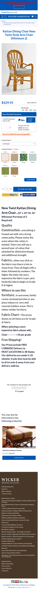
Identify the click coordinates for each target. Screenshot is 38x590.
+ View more (30, 179)
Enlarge (5, 162)
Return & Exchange (7, 564)
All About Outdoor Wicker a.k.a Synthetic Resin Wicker (18, 546)
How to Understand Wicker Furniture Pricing (15, 520)
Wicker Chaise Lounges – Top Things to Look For (16, 532)
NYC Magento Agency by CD (22, 587)
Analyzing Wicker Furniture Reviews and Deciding (17, 543)
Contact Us (5, 571)
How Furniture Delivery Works (11, 553)
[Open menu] (2, 16)
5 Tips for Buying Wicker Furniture (12, 525)
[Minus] (3, 189)
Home (3, 21)
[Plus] (11, 189)
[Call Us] (5, 16)
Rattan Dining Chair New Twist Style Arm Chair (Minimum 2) (19, 23)
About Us (4, 489)
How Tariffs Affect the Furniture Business (14, 550)
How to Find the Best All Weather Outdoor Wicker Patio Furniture (19, 501)
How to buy (5, 522)
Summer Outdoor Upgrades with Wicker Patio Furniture (19, 534)
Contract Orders (7, 493)
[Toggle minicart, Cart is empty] (32, 16)
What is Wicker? (6, 491)
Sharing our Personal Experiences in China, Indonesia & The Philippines (18, 556)
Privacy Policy (6, 566)
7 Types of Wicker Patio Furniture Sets (13, 508)
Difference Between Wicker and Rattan (13, 518)
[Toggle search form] (35, 16)
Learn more (30, 120)
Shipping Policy (6, 561)
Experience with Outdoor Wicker (12, 515)
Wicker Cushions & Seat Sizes (10, 513)
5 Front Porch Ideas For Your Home (12, 527)
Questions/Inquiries (8, 486)
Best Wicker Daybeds (8, 529)
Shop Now (19, 7)
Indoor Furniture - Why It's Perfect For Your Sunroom (18, 536)
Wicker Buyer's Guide (8, 498)
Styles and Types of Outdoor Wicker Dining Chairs (17, 511)
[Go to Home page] (19, 16)
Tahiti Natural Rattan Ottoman (12, 450)
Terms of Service (6, 568)
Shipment (4, 548)
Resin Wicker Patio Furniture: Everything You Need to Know (18, 505)
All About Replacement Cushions (12, 539)
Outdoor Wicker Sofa (8, 541)
